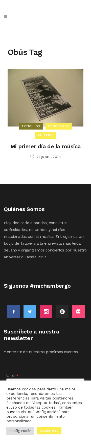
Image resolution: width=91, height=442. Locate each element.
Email (12, 375)
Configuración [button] (20, 431)
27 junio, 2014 (48, 157)
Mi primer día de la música (45, 146)
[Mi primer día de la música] (45, 97)
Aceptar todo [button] (49, 430)
